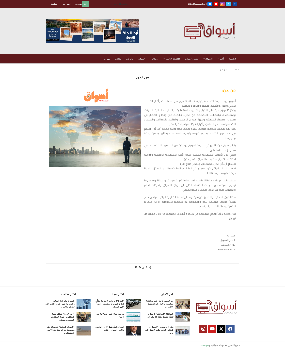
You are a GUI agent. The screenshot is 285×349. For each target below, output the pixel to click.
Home (236, 69)
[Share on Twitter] (143, 267)
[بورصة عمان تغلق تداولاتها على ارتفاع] (133, 317)
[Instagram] (222, 4)
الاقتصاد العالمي (173, 59)
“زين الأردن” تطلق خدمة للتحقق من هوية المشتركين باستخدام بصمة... (62, 317)
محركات (129, 59)
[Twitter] (228, 4)
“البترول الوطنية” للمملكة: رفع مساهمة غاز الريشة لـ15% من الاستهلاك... (61, 330)
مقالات (118, 59)
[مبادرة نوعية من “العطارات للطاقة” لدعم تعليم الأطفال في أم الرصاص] (182, 330)
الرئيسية (233, 59)
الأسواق (209, 59)
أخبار (222, 59)
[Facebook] (235, 4)
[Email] (209, 4)
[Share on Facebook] (146, 267)
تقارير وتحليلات (191, 59)
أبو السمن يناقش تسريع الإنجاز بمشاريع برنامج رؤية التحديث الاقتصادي (159, 304)
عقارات (141, 59)
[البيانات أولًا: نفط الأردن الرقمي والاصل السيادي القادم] (133, 330)
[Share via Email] (136, 267)
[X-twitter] (221, 329)
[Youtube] (216, 4)
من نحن (78, 4)
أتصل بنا (54, 4)
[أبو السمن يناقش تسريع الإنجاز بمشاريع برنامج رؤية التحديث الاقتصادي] (182, 304)
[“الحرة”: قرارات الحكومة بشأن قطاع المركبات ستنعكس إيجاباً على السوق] (133, 304)
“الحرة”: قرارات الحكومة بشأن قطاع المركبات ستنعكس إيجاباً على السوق (109, 304)
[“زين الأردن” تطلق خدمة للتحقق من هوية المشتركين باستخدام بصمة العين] (84, 317)
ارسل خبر (66, 4)
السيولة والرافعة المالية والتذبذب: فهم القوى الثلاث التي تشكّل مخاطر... (60, 304)
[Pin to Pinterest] (140, 267)
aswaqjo (204, 345)
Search (85, 4)
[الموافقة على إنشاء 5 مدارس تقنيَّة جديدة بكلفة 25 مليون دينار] (182, 317)
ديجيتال (155, 59)
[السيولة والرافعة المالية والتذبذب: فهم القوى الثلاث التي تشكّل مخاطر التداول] (84, 304)
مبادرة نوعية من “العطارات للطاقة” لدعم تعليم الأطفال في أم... (159, 330)
